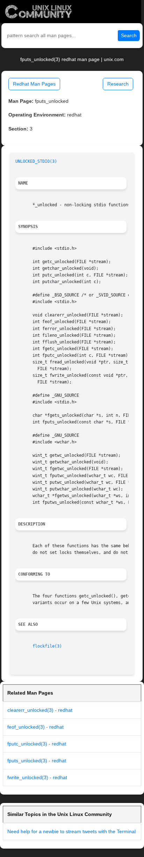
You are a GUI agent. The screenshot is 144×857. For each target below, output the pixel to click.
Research (118, 84)
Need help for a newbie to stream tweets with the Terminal (71, 831)
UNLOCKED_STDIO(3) (36, 161)
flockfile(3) (47, 646)
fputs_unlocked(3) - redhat (36, 760)
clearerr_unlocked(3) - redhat (39, 710)
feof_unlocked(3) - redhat (35, 727)
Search (129, 35)
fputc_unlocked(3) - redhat (36, 743)
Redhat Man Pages (34, 84)
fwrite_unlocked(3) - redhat (37, 777)
